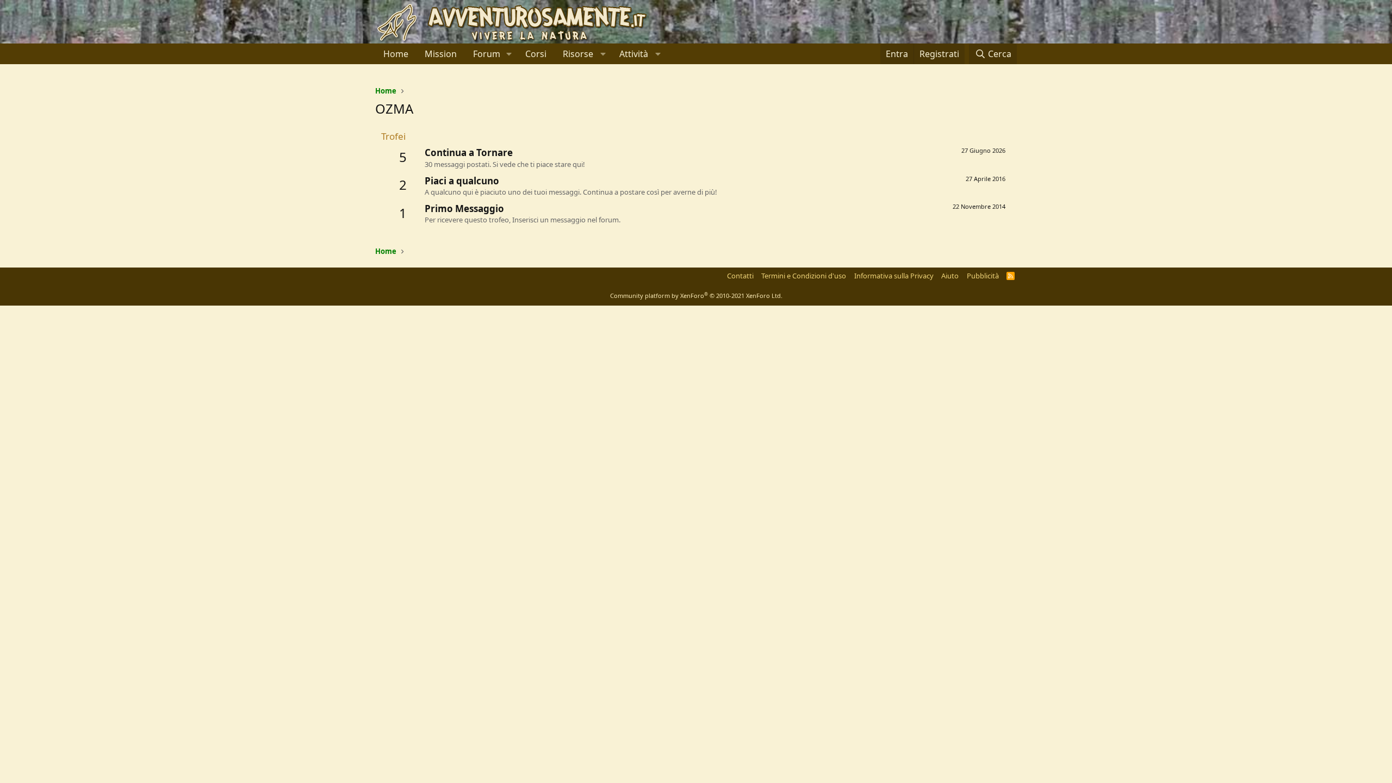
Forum (486, 54)
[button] (509, 54)
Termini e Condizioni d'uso (803, 276)
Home (395, 54)
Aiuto (950, 276)
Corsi (535, 54)
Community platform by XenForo (696, 295)
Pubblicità (983, 276)
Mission (441, 54)
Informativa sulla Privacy (894, 276)
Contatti (740, 276)
